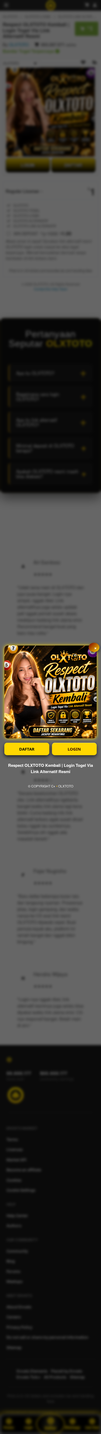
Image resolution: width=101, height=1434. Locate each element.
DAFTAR (26, 749)
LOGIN (74, 749)
